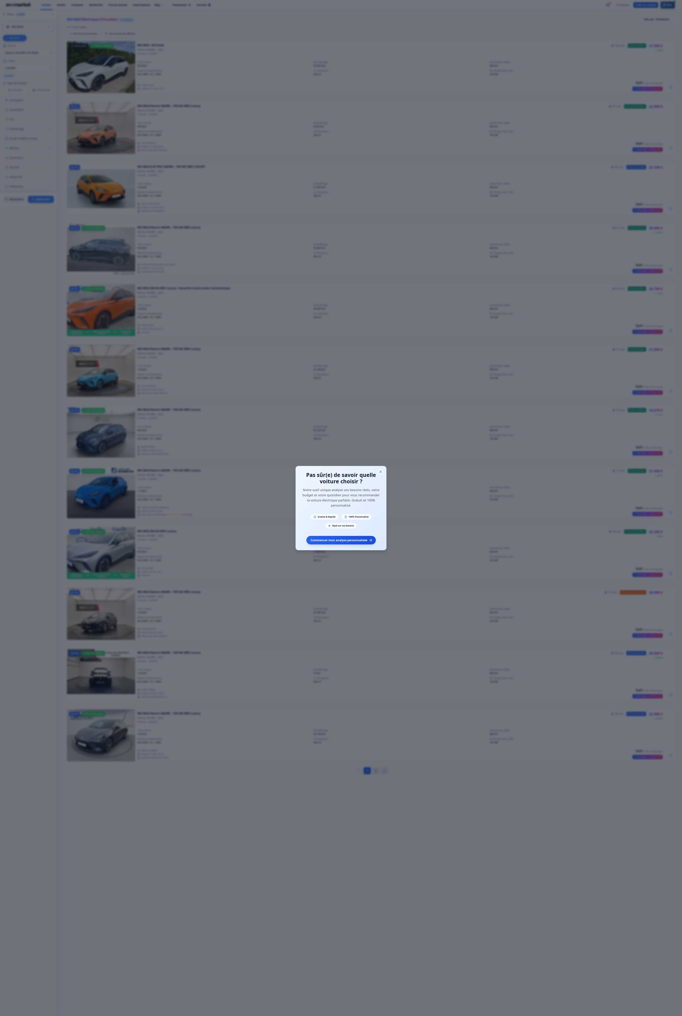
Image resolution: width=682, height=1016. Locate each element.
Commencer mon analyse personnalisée (339, 540)
